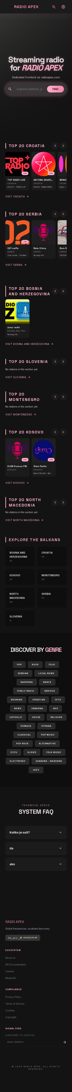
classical (24, 734)
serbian (23, 673)
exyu (14, 752)
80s (55, 708)
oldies (31, 752)
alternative (47, 743)
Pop (19, 664)
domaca (26, 726)
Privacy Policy (13, 996)
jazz (36, 770)
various (49, 691)
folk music (53, 752)
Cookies (10, 1010)
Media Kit (10, 978)
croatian (38, 699)
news (17, 708)
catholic (16, 717)
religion (56, 717)
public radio (25, 691)
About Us (10, 957)
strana (46, 726)
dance (47, 682)
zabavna (37, 708)
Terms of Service (14, 1003)
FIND (55, 89)
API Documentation (15, 964)
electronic (17, 761)
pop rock (22, 743)
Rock (35, 664)
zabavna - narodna (48, 761)
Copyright (10, 1017)
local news (46, 673)
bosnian (16, 699)
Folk (52, 664)
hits (58, 699)
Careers (9, 971)
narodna (27, 682)
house (36, 717)
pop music (48, 734)
